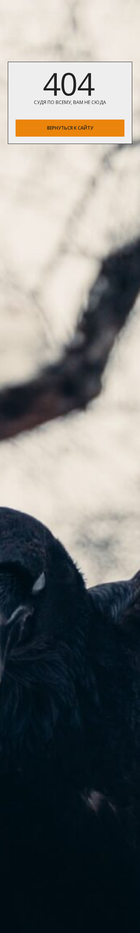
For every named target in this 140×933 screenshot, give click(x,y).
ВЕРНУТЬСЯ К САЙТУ (70, 128)
